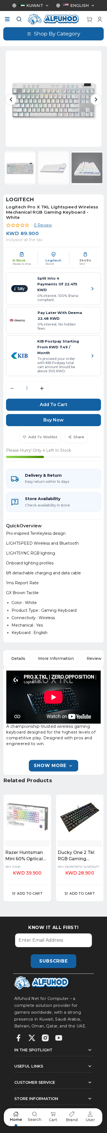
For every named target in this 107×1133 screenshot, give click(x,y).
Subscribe (53, 961)
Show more (50, 765)
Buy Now (53, 420)
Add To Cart (53, 404)
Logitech (20, 200)
